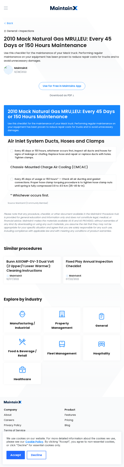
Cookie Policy (34, 442)
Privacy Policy (12, 425)
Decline (36, 455)
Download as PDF (61, 95)
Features (70, 415)
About (8, 415)
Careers (9, 420)
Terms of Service (14, 430)
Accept (15, 455)
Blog (67, 425)
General (12, 31)
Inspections (26, 31)
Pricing (69, 420)
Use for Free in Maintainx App (62, 86)
